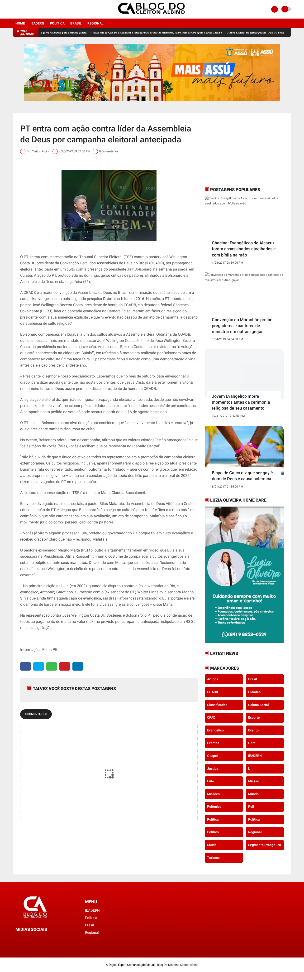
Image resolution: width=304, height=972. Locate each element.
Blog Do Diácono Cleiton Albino (177, 965)
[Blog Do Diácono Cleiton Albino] (152, 15)
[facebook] (14, 9)
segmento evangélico (264, 845)
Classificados (217, 705)
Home (20, 23)
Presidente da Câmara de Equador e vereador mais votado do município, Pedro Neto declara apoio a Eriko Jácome (134, 32)
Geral (252, 743)
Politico (213, 832)
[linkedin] (77, 666)
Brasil (76, 23)
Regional (95, 23)
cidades (254, 692)
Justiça (212, 768)
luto (210, 781)
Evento (253, 730)
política (254, 819)
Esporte (254, 717)
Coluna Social (258, 705)
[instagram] (20, 9)
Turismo (213, 858)
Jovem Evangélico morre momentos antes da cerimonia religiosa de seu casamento (241, 402)
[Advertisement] (234, 149)
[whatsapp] (51, 666)
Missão (253, 781)
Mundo (253, 794)
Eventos (213, 743)
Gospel (212, 756)
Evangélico (215, 730)
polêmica (214, 806)
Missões (213, 794)
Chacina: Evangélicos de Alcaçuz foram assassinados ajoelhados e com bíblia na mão (244, 248)
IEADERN (37, 23)
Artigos (212, 679)
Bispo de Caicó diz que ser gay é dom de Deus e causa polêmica (242, 475)
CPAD (211, 717)
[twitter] (38, 666)
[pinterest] (64, 666)
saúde (212, 845)
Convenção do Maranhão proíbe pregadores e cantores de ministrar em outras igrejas (242, 325)
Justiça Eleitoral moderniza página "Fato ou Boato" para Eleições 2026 (244, 32)
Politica (57, 23)
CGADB (212, 692)
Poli (251, 806)
